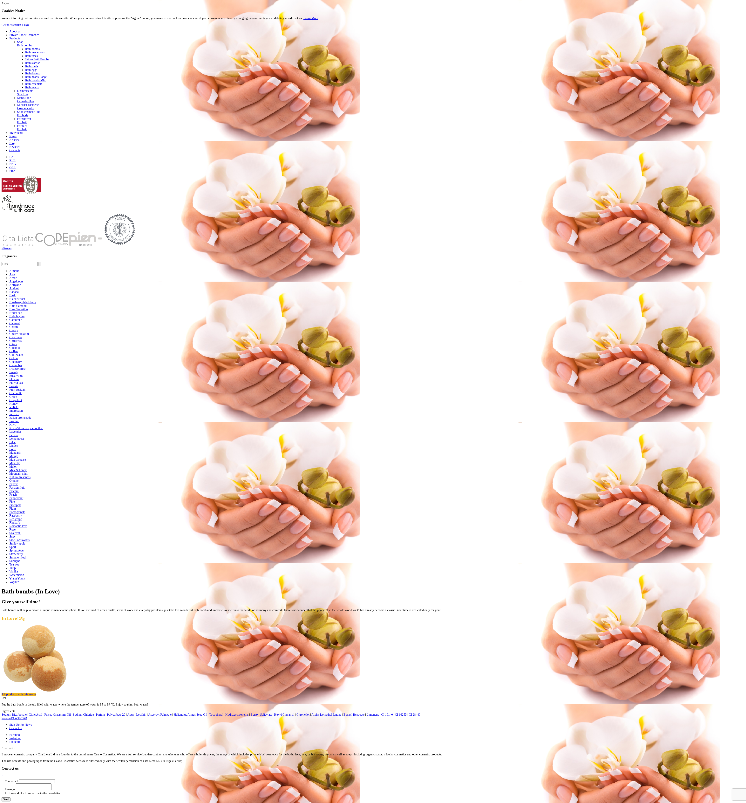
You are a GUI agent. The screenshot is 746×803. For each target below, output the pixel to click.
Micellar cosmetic (28, 104)
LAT (12, 156)
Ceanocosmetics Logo (15, 24)
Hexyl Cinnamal (284, 714)
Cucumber (15, 365)
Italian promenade (20, 417)
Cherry (13, 330)
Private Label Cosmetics (24, 35)
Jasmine (14, 421)
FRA (12, 170)
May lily (14, 463)
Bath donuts (32, 73)
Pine (12, 501)
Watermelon (16, 575)
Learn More (310, 18)
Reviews (14, 146)
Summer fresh (17, 557)
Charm (13, 326)
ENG (12, 163)
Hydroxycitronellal (236, 714)
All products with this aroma (19, 694)
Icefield (13, 407)
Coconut (14, 347)
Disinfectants (25, 90)
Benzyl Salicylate (261, 714)
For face (22, 125)
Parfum (100, 714)
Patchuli (14, 491)
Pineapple (15, 505)
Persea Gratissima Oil (57, 714)
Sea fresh (15, 533)
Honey (13, 403)
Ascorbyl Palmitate (160, 714)
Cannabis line (25, 101)
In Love (14, 414)
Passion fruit (16, 487)
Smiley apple (17, 543)
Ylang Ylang (17, 578)
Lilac (12, 442)
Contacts (14, 150)
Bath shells (31, 66)
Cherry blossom (19, 333)
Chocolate (15, 337)
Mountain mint (18, 473)
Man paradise (17, 459)
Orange (13, 480)
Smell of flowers (19, 540)
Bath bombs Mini (35, 80)
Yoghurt (14, 582)
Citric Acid (35, 714)
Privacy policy (8, 748)
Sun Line (22, 94)
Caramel (14, 323)
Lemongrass (16, 438)
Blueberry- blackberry (22, 302)
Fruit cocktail (17, 389)
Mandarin (15, 452)
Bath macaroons (35, 52)
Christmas (15, 340)
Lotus (12, 449)
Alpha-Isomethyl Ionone (326, 714)
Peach (13, 494)
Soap (20, 41)
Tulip (12, 568)
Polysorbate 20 (116, 714)
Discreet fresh (17, 368)
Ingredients (16, 132)
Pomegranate (17, 512)
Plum (12, 508)
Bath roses (31, 55)
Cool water (16, 354)
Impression (16, 410)
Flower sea (16, 382)
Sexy (12, 536)
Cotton (13, 358)
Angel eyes (16, 281)
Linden (13, 445)
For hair (22, 129)
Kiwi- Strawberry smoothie (26, 428)
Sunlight (14, 561)
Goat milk (15, 393)
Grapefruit (15, 400)
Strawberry (16, 554)
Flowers (14, 379)
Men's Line (24, 97)
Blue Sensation (18, 309)
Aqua (130, 714)
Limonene (373, 714)
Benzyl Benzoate (353, 714)
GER (12, 167)
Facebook (15, 734)
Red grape (15, 519)
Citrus (13, 344)
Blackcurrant (17, 298)
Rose (12, 529)
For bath (22, 122)
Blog (12, 143)
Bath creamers (33, 83)
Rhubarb (14, 522)
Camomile (15, 319)
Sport (12, 547)
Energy (13, 372)
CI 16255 (401, 714)
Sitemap (6, 248)
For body (22, 115)
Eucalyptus (16, 375)
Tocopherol (216, 714)
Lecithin (141, 714)
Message (10, 789)
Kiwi (12, 424)
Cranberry (15, 361)
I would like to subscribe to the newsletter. (35, 793)
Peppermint (16, 498)
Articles (14, 139)
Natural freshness (20, 477)
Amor (13, 277)
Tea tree (14, 564)
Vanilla (13, 571)
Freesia (13, 386)
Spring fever (16, 550)
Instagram (15, 738)
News (13, 136)
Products (14, 38)
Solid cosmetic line (28, 111)
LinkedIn (15, 741)
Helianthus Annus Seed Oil (190, 714)
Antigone (15, 284)
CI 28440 (414, 714)
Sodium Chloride (83, 714)
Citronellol (302, 714)
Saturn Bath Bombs (37, 59)
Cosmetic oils (25, 108)
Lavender (15, 431)
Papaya (13, 484)
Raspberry (15, 515)
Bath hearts (32, 87)
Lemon (13, 435)
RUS (12, 160)
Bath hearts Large (36, 76)
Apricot (14, 288)
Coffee (13, 351)
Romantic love (18, 526)
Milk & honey (18, 470)
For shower (24, 118)
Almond (14, 270)
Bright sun (15, 312)
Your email (11, 781)
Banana (14, 291)
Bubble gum (16, 316)
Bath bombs (24, 45)
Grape (13, 396)
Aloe (12, 274)
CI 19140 (387, 714)
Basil (12, 295)
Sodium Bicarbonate (14, 714)
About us (15, 31)
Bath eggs (31, 69)
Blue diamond (18, 305)
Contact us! (14, 718)
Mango (13, 456)
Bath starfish (32, 62)
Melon (13, 466)
